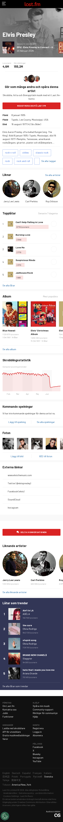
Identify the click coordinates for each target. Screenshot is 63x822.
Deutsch (16, 773)
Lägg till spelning (17, 422)
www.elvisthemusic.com (20, 475)
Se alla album (9, 349)
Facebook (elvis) (16, 491)
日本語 (6, 776)
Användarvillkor (10, 793)
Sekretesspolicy (26, 793)
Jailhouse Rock (24, 272)
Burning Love (23, 234)
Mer (59, 224)
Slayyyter (27, 658)
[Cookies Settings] (5, 816)
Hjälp (35, 716)
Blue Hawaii (9, 330)
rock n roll (10, 152)
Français (37, 773)
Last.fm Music (26, 796)
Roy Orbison (52, 201)
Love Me (20, 247)
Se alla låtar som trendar (15, 686)
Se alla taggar (48, 161)
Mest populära (50, 296)
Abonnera (38, 735)
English (6, 773)
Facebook (38, 747)
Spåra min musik (41, 705)
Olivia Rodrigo (30, 628)
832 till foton (45, 456)
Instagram (13, 507)
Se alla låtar (9, 285)
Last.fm (32, 4)
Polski (15, 776)
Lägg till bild (17, 456)
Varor (5, 738)
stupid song (29, 640)
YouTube (37, 761)
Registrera (38, 728)
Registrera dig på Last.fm (31, 106)
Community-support (43, 709)
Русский (37, 776)
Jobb (5, 713)
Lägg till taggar (37, 161)
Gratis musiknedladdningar (16, 735)
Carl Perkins (31, 201)
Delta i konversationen (33, 532)
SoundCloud (14, 499)
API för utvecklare (12, 731)
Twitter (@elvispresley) (19, 483)
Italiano (48, 773)
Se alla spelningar (46, 422)
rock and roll (23, 161)
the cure (27, 625)
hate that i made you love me (38, 669)
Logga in (37, 731)
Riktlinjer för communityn (45, 713)
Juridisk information (44, 793)
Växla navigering (4, 4)
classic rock (42, 152)
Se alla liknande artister (15, 592)
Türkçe (6, 780)
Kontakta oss (9, 709)
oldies (25, 152)
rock (7, 161)
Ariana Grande (30, 673)
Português (25, 776)
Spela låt (53, 224)
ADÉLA (26, 613)
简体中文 (16, 780)
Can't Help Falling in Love (29, 222)
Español (26, 773)
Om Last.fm (8, 705)
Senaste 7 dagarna (48, 213)
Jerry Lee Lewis (11, 201)
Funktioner (8, 716)
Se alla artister (52, 175)
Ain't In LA (28, 610)
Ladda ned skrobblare (14, 728)
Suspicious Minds (25, 260)
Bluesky (36, 754)
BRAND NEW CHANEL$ (35, 655)
